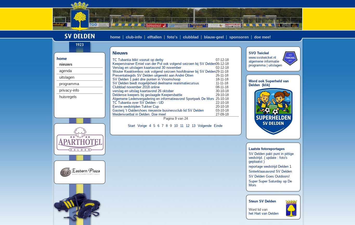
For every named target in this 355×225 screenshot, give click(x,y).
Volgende (205, 126)
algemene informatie (264, 61)
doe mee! (262, 37)
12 (187, 126)
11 (181, 126)
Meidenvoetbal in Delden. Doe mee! (139, 114)
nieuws (65, 64)
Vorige (142, 126)
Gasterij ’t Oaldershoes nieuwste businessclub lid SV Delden (158, 110)
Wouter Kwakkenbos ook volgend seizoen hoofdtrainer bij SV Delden (164, 71)
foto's (172, 37)
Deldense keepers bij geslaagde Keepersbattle (147, 95)
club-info (134, 37)
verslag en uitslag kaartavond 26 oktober (143, 91)
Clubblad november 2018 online (136, 87)
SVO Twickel (259, 53)
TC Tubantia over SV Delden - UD (138, 103)
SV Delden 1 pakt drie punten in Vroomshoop (146, 79)
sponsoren (239, 37)
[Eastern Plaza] (80, 179)
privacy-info (69, 90)
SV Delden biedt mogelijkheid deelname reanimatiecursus (156, 83)
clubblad (191, 37)
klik (266, 85)
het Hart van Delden (264, 213)
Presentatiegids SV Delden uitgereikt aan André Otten (153, 75)
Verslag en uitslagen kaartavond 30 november (147, 68)
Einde (218, 126)
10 (176, 126)
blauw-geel (214, 37)
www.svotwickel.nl (262, 57)
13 (193, 126)
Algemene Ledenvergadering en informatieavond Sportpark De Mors (163, 99)
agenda (65, 71)
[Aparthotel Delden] (80, 150)
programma (69, 84)
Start (131, 126)
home (115, 37)
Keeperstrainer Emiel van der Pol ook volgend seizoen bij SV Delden (164, 64)
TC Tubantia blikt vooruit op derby (138, 60)
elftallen (154, 37)
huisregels (68, 97)
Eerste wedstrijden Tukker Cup (136, 106)
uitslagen (66, 77)
